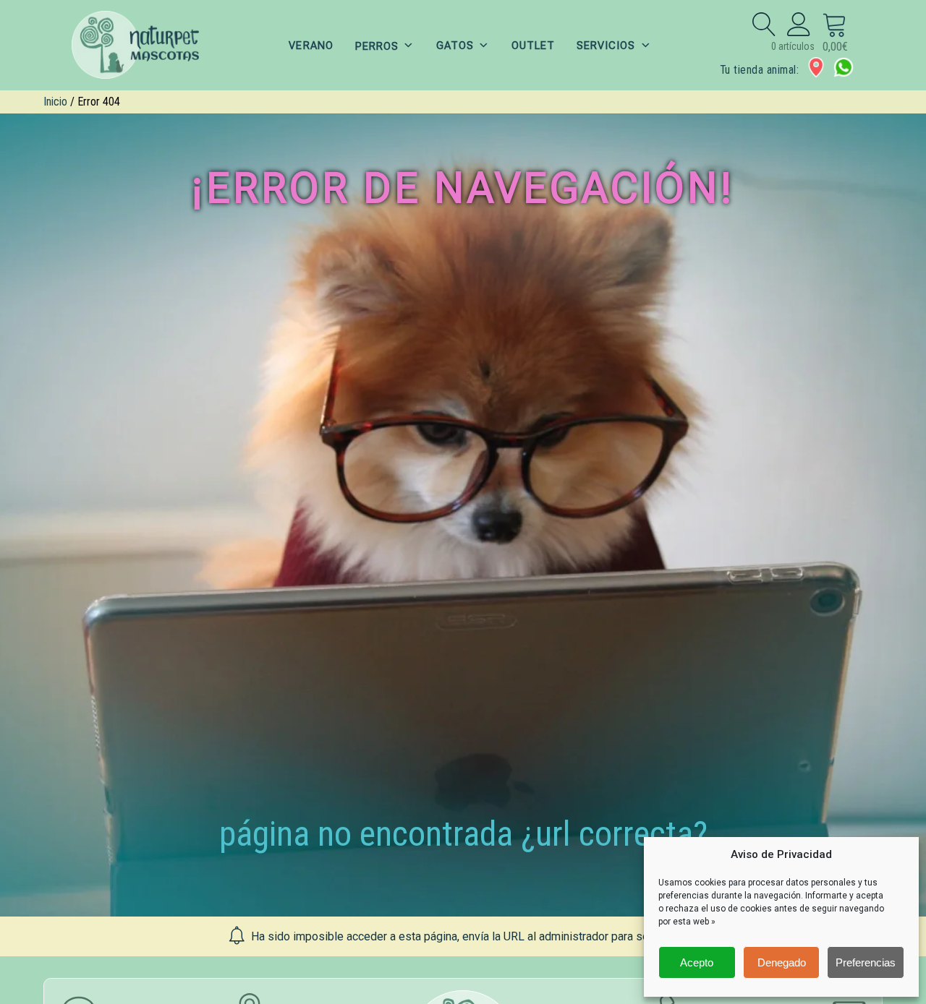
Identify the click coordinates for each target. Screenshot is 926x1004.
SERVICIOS (606, 45)
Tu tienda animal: (759, 70)
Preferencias (866, 962)
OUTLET (533, 45)
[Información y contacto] (816, 67)
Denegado (781, 962)
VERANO (311, 45)
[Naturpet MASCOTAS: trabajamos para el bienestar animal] (144, 45)
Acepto (696, 962)
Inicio (55, 101)
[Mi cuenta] (799, 23)
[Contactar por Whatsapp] (843, 67)
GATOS (455, 45)
